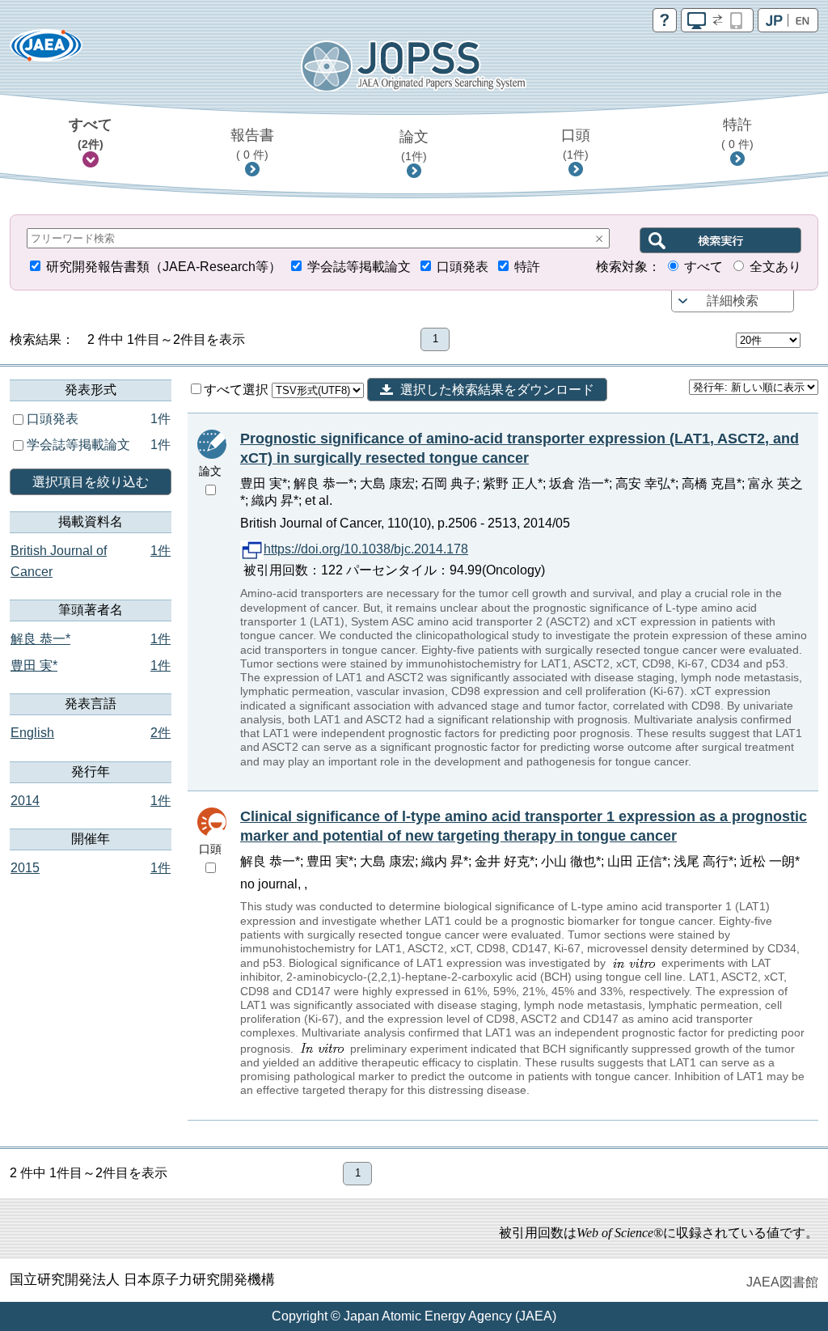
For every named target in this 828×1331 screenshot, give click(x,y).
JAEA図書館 (782, 1282)
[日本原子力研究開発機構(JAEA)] (46, 50)
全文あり (775, 266)
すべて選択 (238, 389)
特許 (737, 133)
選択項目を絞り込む (90, 482)
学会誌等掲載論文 (359, 266)
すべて (90, 133)
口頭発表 (462, 266)
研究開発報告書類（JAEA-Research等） (163, 266)
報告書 (252, 144)
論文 (414, 146)
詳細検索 (732, 300)
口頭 (575, 144)
